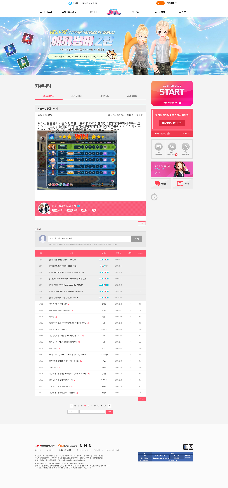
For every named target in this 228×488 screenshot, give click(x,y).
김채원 (104, 374)
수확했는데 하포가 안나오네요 (61, 310)
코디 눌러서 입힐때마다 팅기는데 (62, 380)
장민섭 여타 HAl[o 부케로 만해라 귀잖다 (64, 342)
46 (91, 406)
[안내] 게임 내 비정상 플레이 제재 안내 (62, 260)
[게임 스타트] (172, 90)
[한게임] (58, 3)
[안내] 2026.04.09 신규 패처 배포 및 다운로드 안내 (66, 272)
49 (101, 406)
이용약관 (50, 450)
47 (95, 406)
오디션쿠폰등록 (158, 153)
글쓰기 (141, 399)
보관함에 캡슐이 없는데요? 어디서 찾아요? (65, 361)
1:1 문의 (161, 183)
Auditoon (132, 95)
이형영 (104, 386)
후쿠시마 (104, 380)
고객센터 (183, 12)
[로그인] (160, 3)
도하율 (104, 304)
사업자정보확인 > (98, 458)
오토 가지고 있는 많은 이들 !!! (60, 386)
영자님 (53, 317)
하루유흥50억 (47, 115)
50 (104, 406)
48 (98, 406)
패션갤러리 (76, 95)
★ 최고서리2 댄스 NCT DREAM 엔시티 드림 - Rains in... (68, 355)
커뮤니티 (93, 12)
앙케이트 (104, 95)
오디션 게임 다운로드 (172, 102)
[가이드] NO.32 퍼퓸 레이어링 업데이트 (62, 266)
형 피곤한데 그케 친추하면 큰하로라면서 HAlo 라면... (69, 323)
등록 (136, 238)
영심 (104, 317)
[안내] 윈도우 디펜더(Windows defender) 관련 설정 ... (67, 285)
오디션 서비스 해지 (112, 450)
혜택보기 (186, 134)
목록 (141, 223)
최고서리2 (104, 355)
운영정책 (96, 450)
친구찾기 (136, 12)
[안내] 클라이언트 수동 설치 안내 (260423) (63, 298)
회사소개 (38, 450)
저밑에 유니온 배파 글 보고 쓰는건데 (63, 393)
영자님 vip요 (54, 367)
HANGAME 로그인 (172, 123)
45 (88, 406)
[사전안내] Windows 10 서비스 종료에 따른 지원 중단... (68, 279)
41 (75, 406)
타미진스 (104, 348)
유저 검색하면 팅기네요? (59, 304)
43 (81, 406)
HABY (104, 361)
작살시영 (104, 329)
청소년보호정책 (82, 450)
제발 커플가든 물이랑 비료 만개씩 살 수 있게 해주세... (69, 374)
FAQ (183, 183)
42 (78, 406)
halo (104, 323)
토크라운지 (48, 95)
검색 (109, 412)
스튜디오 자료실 (69, 12)
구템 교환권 (54, 348)
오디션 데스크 (46, 12)
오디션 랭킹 (160, 12)
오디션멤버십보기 (171, 153)
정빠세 (104, 310)
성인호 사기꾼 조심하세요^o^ (59, 329)
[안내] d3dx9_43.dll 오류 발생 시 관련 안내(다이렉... (66, 291)
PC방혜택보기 (185, 153)
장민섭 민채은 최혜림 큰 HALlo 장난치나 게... (66, 336)
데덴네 (104, 367)
